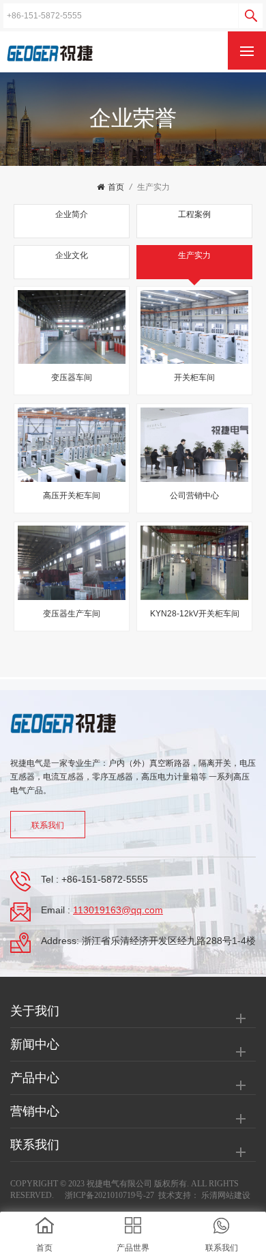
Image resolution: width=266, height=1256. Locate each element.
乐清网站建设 (225, 1195)
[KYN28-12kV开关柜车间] (194, 563)
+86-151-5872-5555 (104, 879)
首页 (116, 187)
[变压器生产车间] (71, 563)
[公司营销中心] (194, 445)
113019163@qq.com (118, 909)
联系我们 (47, 825)
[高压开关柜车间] (71, 445)
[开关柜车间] (194, 327)
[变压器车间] (71, 327)
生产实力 (153, 187)
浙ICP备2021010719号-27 (109, 1195)
